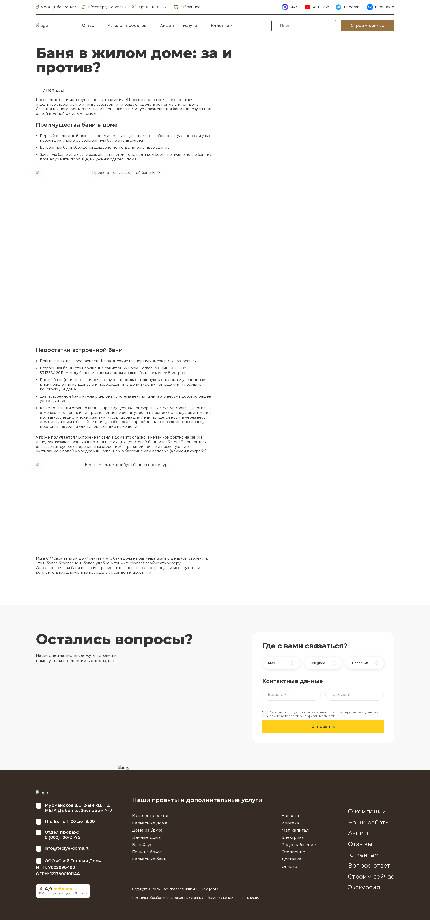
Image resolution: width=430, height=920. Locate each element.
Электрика (293, 837)
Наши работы (369, 822)
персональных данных (359, 712)
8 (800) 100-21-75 (153, 7)
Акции (167, 25)
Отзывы (360, 844)
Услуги (190, 25)
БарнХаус (142, 844)
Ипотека (290, 823)
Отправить (323, 726)
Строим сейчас (367, 25)
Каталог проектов (127, 25)
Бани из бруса (147, 851)
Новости (290, 815)
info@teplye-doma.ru (107, 7)
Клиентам (221, 25)
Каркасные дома (149, 823)
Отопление (293, 851)
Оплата (289, 866)
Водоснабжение (299, 844)
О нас (88, 25)
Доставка (291, 859)
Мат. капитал (295, 830)
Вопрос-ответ (369, 865)
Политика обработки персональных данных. (168, 898)
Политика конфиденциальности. (232, 898)
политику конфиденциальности (312, 716)
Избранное (190, 7)
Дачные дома (146, 837)
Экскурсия (364, 887)
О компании (367, 811)
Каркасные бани (149, 859)
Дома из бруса (147, 830)
